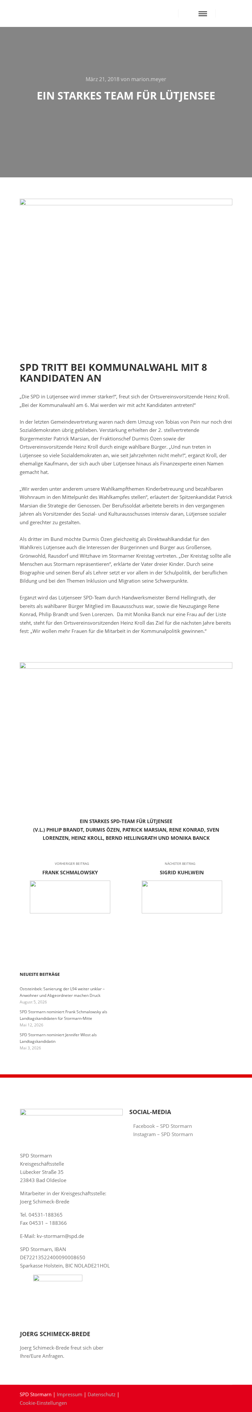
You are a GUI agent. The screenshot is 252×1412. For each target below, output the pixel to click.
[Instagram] (234, 13)
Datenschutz (102, 1394)
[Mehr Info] (189, 13)
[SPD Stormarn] (32, 13)
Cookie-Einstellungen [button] (43, 1403)
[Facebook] (224, 13)
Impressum (69, 1394)
